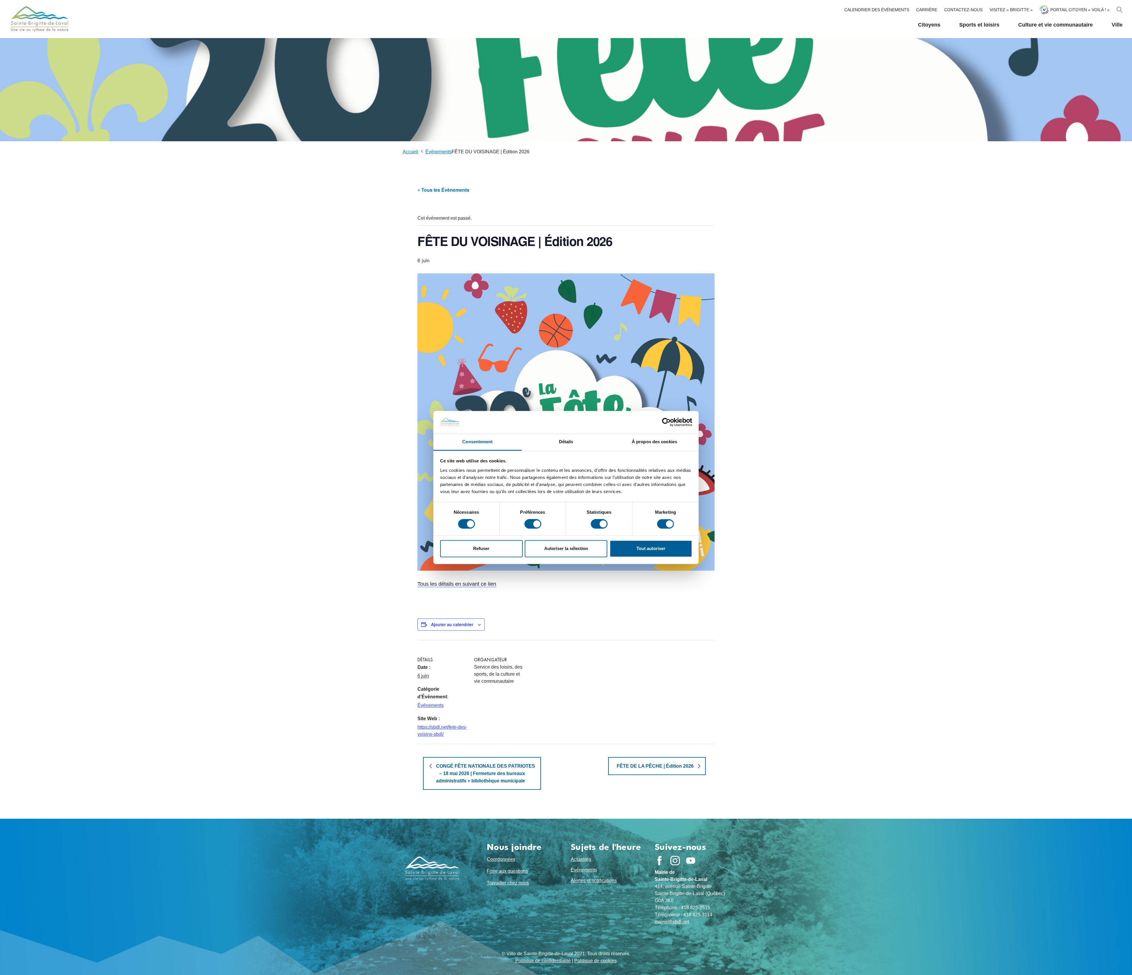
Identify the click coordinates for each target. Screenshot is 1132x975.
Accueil (410, 151)
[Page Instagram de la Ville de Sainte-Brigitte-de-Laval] (675, 860)
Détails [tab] (566, 441)
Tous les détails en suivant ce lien (456, 584)
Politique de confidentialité (543, 960)
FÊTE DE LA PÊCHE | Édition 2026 (656, 766)
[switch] (532, 524)
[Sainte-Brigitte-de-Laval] (38, 19)
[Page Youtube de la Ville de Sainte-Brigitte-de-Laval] (690, 860)
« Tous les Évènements (443, 189)
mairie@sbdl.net (672, 921)
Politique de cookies (595, 960)
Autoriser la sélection (566, 548)
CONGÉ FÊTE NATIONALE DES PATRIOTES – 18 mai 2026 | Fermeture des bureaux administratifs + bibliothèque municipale (485, 773)
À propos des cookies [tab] (654, 441)
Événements (430, 705)
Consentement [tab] (477, 441)
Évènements (438, 151)
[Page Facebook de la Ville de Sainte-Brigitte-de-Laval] (659, 860)
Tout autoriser (650, 548)
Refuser (481, 548)
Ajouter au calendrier (452, 624)
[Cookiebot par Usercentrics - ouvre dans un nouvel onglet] (666, 422)
